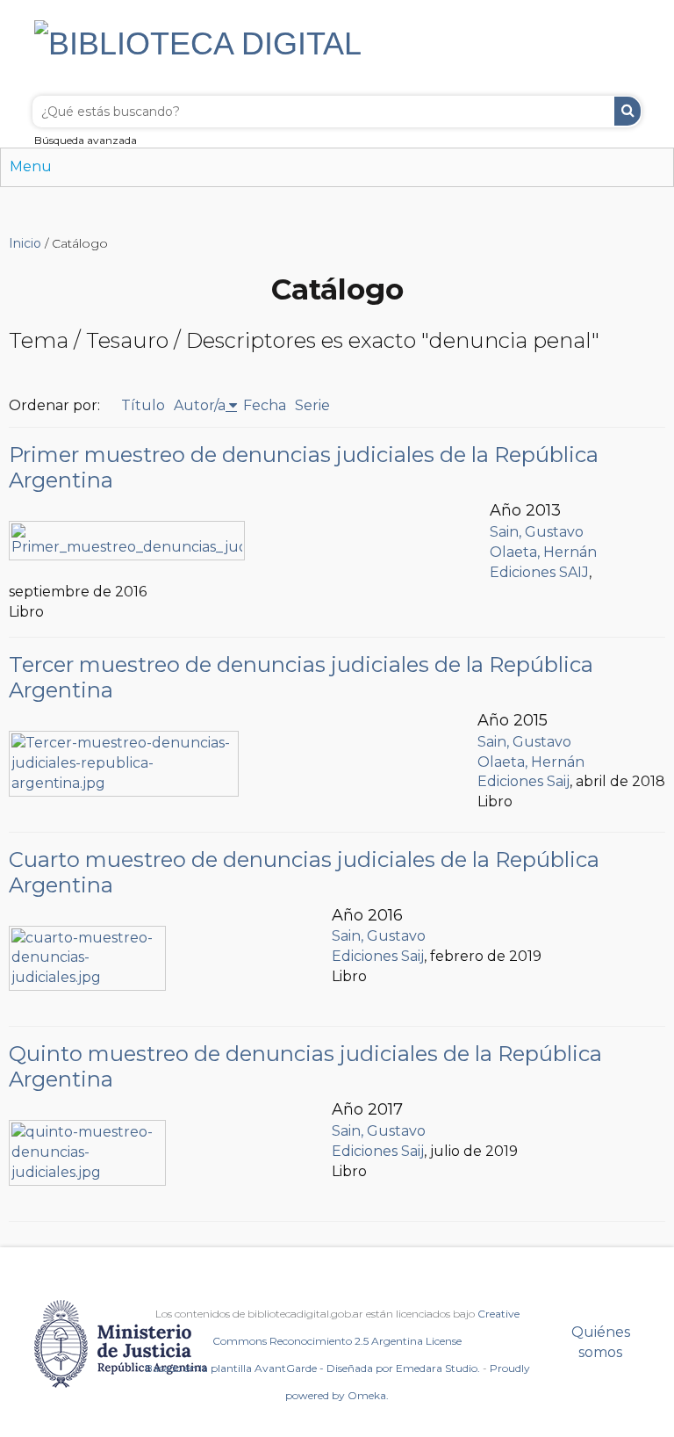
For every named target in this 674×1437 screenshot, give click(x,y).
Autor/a (200, 405)
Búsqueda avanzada (85, 140)
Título (143, 405)
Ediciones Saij (523, 781)
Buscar (627, 111)
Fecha (264, 405)
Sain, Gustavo (537, 532)
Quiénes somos (600, 1342)
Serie (312, 405)
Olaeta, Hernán (543, 552)
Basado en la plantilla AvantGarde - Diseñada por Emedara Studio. (312, 1368)
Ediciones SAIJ (539, 572)
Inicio (25, 243)
